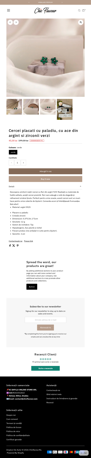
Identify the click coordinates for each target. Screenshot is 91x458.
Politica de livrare (13, 427)
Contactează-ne (15, 241)
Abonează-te (45, 327)
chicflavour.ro (35, 450)
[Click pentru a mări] (80, 22)
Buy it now (45, 179)
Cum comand (12, 419)
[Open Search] (79, 10)
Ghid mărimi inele (53, 394)
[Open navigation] (8, 10)
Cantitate (13, 158)
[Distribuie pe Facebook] (10, 246)
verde (13, 152)
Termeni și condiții (14, 423)
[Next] (16, 22)
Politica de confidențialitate (18, 435)
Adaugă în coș (45, 171)
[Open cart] (83, 10)
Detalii (11, 186)
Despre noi (11, 415)
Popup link (28, 241)
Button (32, 287)
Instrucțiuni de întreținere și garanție (61, 398)
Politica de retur (13, 431)
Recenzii (50, 402)
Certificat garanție (14, 439)
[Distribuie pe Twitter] (14, 246)
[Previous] (10, 22)
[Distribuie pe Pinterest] (18, 246)
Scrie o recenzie (46, 368)
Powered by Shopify (15, 453)
